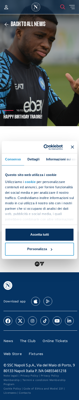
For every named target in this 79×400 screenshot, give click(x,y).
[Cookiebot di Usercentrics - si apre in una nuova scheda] (46, 147)
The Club (28, 341)
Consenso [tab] (13, 159)
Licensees (10, 392)
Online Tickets (55, 341)
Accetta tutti (39, 234)
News (8, 341)
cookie (30, 182)
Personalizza (37, 249)
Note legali (11, 375)
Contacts (25, 392)
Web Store (13, 354)
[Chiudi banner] (72, 147)
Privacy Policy (29, 375)
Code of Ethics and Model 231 (43, 388)
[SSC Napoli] (35, 7)
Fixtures (36, 354)
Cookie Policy (12, 388)
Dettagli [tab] (33, 159)
